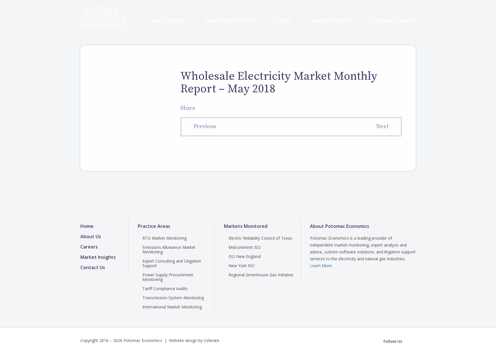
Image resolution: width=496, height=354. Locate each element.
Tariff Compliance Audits (165, 288)
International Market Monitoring (172, 307)
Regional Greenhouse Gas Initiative (260, 274)
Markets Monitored (229, 21)
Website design (183, 340)
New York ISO (241, 265)
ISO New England (244, 256)
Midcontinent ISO (244, 247)
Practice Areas (167, 21)
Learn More (321, 265)
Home (347, 7)
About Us (367, 7)
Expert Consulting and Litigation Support (171, 263)
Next (382, 126)
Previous (204, 126)
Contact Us (391, 7)
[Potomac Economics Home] (103, 12)
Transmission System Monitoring (173, 297)
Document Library (393, 21)
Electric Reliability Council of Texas (260, 238)
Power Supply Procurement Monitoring (167, 277)
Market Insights (331, 21)
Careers (282, 21)
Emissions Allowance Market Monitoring (168, 250)
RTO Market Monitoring (164, 238)
